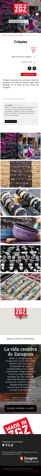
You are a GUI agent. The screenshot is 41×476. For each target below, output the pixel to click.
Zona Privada (34, 472)
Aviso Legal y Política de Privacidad (14, 470)
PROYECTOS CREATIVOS (9, 452)
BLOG (35, 452)
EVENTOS (20, 452)
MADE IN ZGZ (28, 452)
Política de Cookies (32, 470)
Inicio (4, 35)
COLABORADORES (7, 454)
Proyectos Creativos (15, 35)
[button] (20, 312)
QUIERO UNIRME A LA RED (20, 408)
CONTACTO (18, 454)
